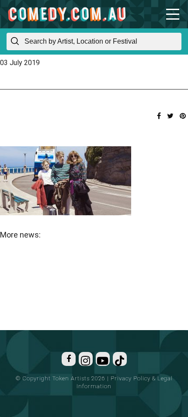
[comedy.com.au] (67, 14)
